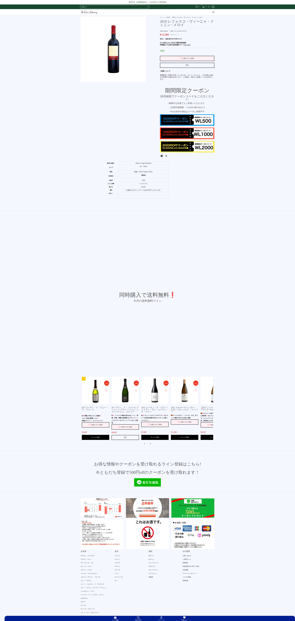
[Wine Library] (89, 12)
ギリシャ (117, 566)
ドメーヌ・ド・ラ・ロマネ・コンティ (92, 595)
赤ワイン (151, 556)
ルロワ (83, 602)
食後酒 (151, 577)
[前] (144, 443)
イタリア (117, 563)
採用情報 (185, 580)
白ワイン (151, 559)
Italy (135, 172)
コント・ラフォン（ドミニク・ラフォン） (94, 587)
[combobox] (113, 6)
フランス (117, 556)
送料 (166, 38)
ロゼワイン (152, 566)
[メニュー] (213, 12)
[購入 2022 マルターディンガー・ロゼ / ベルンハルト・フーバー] (184, 390)
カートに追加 (95, 437)
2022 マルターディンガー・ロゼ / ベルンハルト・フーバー (184, 409)
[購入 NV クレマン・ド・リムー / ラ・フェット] (95, 390)
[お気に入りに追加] (106, 390)
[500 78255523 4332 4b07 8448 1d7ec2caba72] (192, 508)
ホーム (162, 17)
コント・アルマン (86, 580)
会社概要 (185, 570)
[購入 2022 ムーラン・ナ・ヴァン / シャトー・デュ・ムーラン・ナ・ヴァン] (155, 390)
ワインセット (153, 573)
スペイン (117, 559)
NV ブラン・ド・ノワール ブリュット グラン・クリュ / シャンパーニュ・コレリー (125, 409)
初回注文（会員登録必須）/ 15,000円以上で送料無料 (147, 2)
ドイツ (117, 573)
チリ (116, 580)
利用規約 (185, 563)
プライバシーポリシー (189, 573)
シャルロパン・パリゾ (87, 591)
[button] (161, 155)
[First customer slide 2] (147, 508)
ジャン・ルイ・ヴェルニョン (90, 612)
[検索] (148, 6)
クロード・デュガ (86, 570)
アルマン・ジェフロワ (87, 556)
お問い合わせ (187, 556)
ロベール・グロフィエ (87, 609)
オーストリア (119, 577)
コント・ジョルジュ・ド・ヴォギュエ (92, 584)
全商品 (168, 17)
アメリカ (117, 570)
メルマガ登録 (187, 577)
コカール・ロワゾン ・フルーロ (90, 577)
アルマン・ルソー (86, 559)
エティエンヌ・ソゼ (87, 563)
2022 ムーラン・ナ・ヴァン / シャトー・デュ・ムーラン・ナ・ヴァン (154, 409)
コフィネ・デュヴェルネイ (89, 573)
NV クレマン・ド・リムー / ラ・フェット (94, 408)
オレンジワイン (153, 570)
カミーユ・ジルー (86, 566)
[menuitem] (205, 6)
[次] (150, 443)
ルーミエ (83, 605)
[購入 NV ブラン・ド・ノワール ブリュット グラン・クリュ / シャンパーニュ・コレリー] (125, 390)
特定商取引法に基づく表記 (191, 566)
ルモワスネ (84, 598)
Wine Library (164, 31)
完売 (187, 65)
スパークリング (153, 563)
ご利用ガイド (187, 559)
